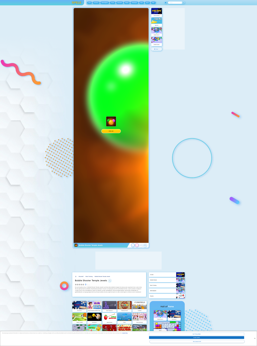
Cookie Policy (125, 332)
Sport (147, 2)
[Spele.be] (76, 276)
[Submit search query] (183, 2)
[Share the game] (141, 245)
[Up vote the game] (133, 245)
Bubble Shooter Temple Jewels (102, 276)
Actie (89, 2)
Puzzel (112, 2)
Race (141, 2)
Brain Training (89, 276)
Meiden (126, 2)
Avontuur (96, 2)
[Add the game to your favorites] (109, 280)
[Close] (254, 338)
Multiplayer (134, 2)
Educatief (119, 2)
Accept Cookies (196, 337)
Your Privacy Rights (197, 334)
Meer (153, 2)
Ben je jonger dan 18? (197, 341)
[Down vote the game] (137, 245)
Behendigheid (105, 2)
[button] (165, 2)
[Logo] (76, 2)
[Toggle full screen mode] (145, 245)
